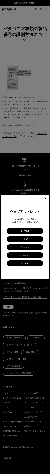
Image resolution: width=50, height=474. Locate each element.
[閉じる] (45, 198)
